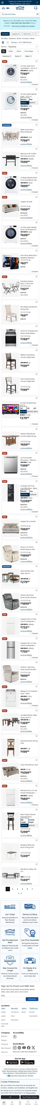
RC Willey (4, 38)
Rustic (19, 38)
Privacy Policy (31, 1093)
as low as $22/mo (26, 781)
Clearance (12, 38)
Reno (13, 1016)
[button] (8, 2)
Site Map (30, 1076)
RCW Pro (4, 1036)
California (33, 1008)
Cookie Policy (32, 1073)
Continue (32, 999)
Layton (3, 1016)
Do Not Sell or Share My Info (18, 1076)
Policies (35, 1071)
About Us (4, 1052)
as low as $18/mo (26, 190)
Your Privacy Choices (30, 1097)
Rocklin (31, 1012)
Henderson (15, 1012)
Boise (24, 1012)
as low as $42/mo (26, 509)
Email (3, 996)
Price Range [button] (29, 51)
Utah (3, 1008)
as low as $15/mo (26, 82)
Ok (10, 1097)
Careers (4, 1040)
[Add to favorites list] (37, 61)
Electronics (27, 34)
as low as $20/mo (26, 218)
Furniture (5, 34)
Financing (4, 1044)
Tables (32, 38)
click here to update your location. (23, 26)
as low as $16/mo (26, 144)
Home (4, 1071)
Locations (5, 1005)
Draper (3, 1012)
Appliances (16, 34)
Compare (35, 84)
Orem (3, 1020)
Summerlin (14, 1020)
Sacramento (33, 1016)
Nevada (14, 1008)
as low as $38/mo (26, 561)
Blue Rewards (6, 1048)
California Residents (21, 1073)
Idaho (24, 1008)
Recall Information (12, 1071)
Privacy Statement (8, 1073)
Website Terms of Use (25, 1071)
